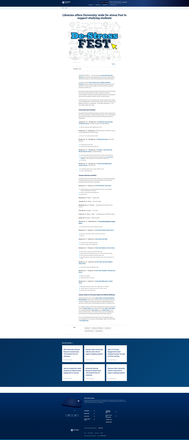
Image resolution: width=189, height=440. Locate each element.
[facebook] (67, 410)
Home (63, 7)
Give (111, 2)
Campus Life (107, 328)
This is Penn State (87, 419)
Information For (113, 4)
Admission (86, 413)
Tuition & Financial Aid (108, 411)
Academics (91, 4)
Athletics (86, 416)
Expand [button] (113, 64)
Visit (120, 2)
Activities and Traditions (97, 328)
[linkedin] (72, 410)
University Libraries (89, 330)
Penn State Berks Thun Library (103, 185)
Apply (115, 2)
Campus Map (109, 422)
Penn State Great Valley (101, 239)
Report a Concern (105, 2)
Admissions (97, 4)
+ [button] (94, 411)
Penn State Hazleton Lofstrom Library (105, 248)
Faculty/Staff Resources (109, 416)
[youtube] (77, 410)
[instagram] (69, 410)
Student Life (105, 4)
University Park (99, 330)
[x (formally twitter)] (74, 410)
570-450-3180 (100, 428)
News (66, 7)
